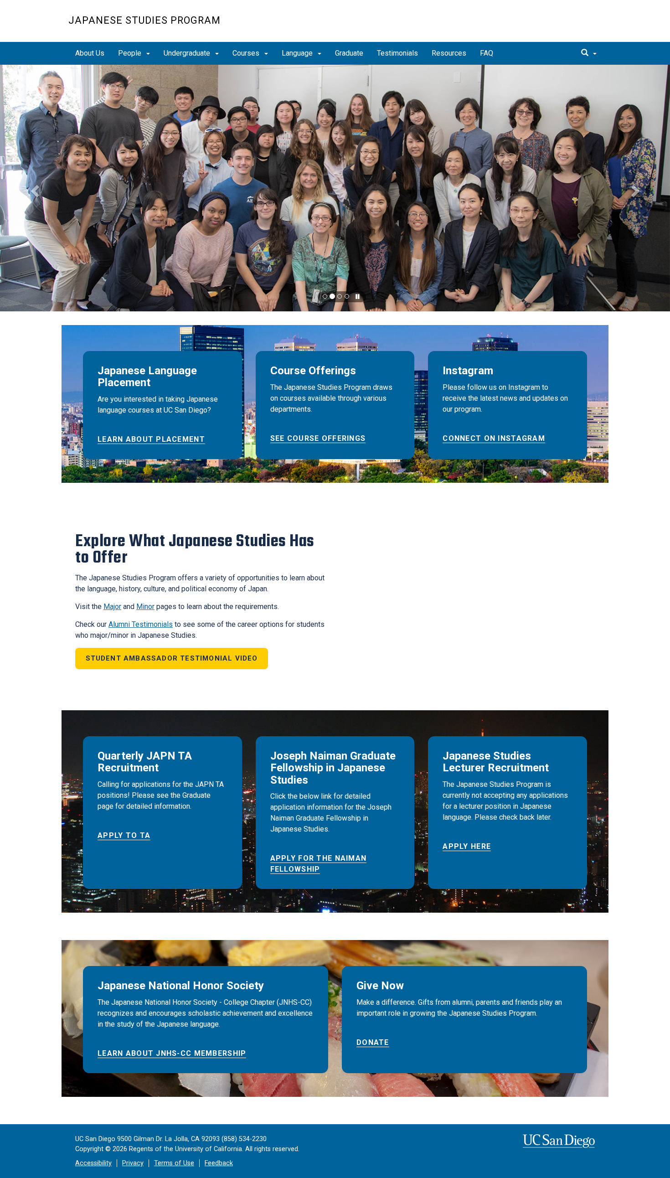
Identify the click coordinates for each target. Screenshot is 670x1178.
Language (298, 53)
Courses (246, 53)
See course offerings (318, 438)
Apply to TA (124, 835)
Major (112, 606)
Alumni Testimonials (140, 624)
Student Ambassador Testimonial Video (172, 658)
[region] (335, 188)
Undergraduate (188, 53)
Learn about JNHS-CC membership (172, 1053)
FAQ (486, 53)
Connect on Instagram (494, 438)
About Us (89, 53)
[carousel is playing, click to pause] (358, 297)
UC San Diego (549, 26)
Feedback (219, 1163)
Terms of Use (174, 1163)
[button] (33, 188)
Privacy (133, 1163)
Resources (449, 53)
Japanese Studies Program (144, 20)
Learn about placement (151, 439)
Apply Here (467, 846)
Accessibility (93, 1163)
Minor (145, 606)
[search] (589, 53)
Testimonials (397, 53)
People (130, 53)
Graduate (349, 53)
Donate (372, 1042)
